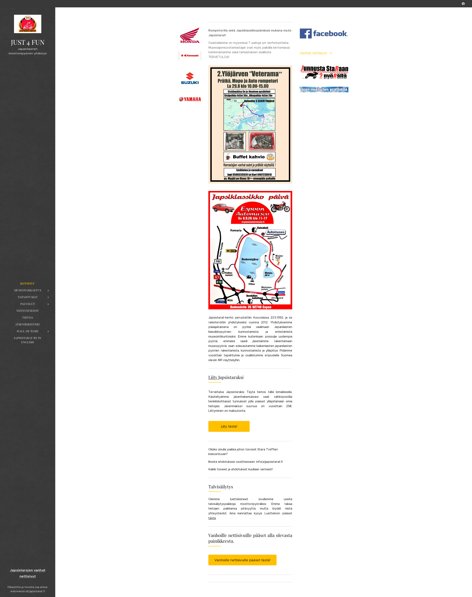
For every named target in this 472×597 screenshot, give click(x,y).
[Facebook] (463, 4)
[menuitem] (27, 283)
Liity (213, 377)
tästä (212, 518)
